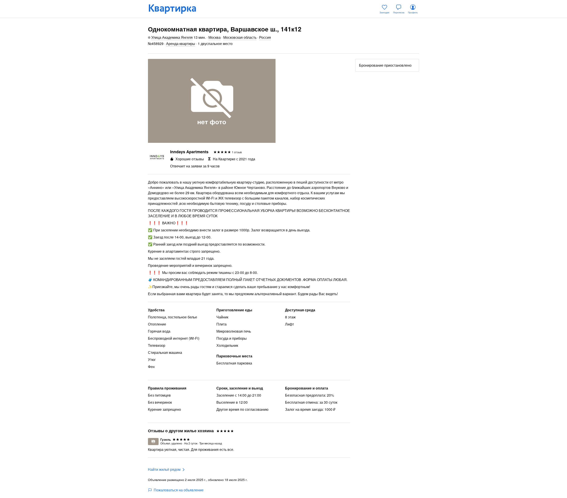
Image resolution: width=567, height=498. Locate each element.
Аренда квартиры (180, 43)
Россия (265, 37)
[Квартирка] (175, 9)
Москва (214, 37)
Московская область (239, 37)
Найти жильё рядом (164, 469)
